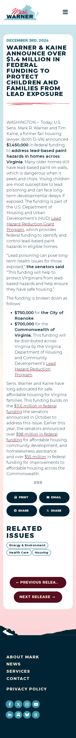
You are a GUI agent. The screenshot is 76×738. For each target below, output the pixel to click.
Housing (41, 552)
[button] (21, 497)
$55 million (35, 456)
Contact (18, 678)
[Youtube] (36, 704)
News (13, 664)
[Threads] (36, 715)
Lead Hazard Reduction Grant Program (33, 224)
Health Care (19, 552)
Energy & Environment (27, 545)
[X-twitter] (18, 704)
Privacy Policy (26, 689)
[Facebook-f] (9, 704)
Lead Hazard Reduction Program (35, 369)
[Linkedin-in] (9, 715)
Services (18, 671)
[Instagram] (27, 704)
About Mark (22, 657)
